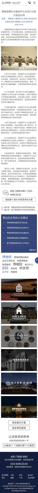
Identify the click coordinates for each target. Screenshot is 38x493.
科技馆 (24, 268)
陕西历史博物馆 (19, 377)
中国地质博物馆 (19, 354)
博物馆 (11, 19)
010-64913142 (19, 463)
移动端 (31, 19)
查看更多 (32, 250)
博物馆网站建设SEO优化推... (18, 223)
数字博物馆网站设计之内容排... (18, 243)
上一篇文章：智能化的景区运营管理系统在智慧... (19, 207)
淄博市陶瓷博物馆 (19, 401)
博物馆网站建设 (21, 257)
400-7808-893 (19, 456)
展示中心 (29, 265)
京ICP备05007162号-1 (19, 491)
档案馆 (14, 272)
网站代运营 (28, 298)
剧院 (5, 268)
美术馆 (5, 272)
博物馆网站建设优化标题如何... (18, 233)
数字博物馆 (16, 22)
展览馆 (14, 268)
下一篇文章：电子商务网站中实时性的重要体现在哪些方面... (19, 210)
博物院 (17, 264)
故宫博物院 (19, 282)
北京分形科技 (27, 22)
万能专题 (18, 298)
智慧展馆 (6, 265)
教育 (26, 19)
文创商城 (9, 298)
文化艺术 (10, 293)
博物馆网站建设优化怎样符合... (18, 228)
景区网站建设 (26, 295)
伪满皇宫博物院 (19, 307)
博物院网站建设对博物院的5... (18, 238)
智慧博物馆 (22, 261)
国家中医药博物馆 (19, 331)
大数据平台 (19, 19)
